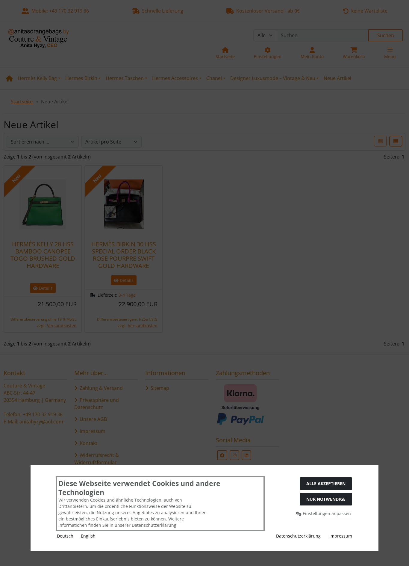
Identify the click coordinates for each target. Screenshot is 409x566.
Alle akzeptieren (326, 483)
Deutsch (65, 536)
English (88, 536)
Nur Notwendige (326, 499)
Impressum (340, 536)
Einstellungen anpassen (326, 513)
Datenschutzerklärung (298, 536)
